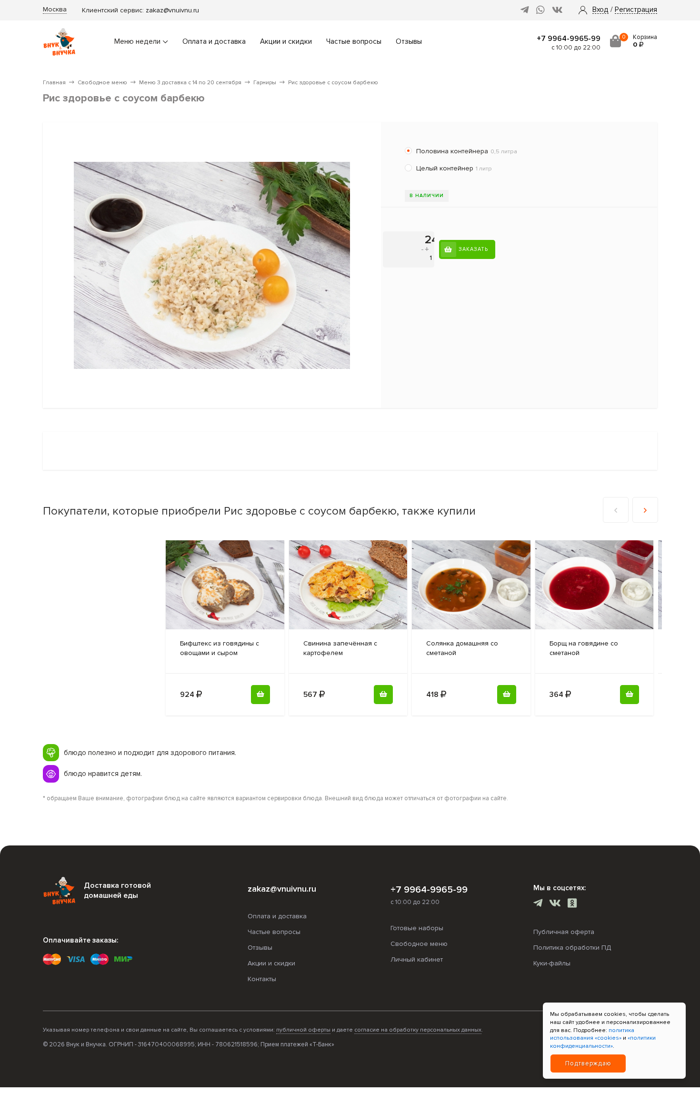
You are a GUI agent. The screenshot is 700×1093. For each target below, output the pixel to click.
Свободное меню (102, 82)
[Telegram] (524, 10)
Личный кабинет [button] (416, 959)
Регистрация (636, 10)
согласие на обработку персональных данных (417, 1029)
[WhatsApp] (540, 10)
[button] (600, 10)
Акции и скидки (286, 41)
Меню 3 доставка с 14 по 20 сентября (190, 82)
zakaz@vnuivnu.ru (172, 10)
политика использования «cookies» (592, 1034)
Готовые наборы (416, 928)
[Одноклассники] (572, 904)
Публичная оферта (563, 932)
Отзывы (409, 41)
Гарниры (264, 82)
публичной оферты (303, 1029)
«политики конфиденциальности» (603, 1042)
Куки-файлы (551, 963)
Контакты (262, 979)
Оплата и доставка (214, 41)
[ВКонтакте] (557, 10)
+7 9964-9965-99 (568, 38)
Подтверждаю (588, 1063)
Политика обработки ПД (572, 948)
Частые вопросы (353, 41)
